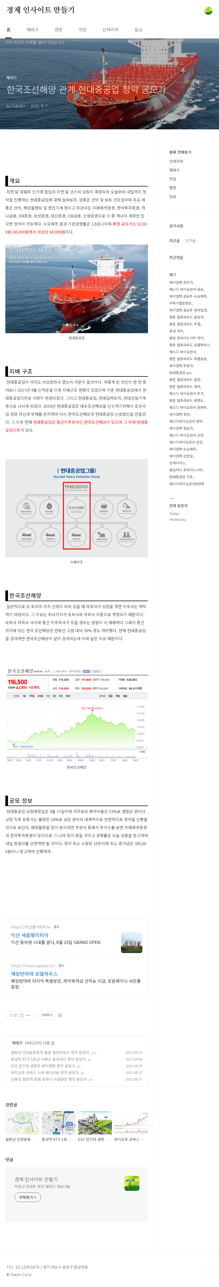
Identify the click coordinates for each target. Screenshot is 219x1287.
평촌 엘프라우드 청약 (184, 386)
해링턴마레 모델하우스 (34, 973)
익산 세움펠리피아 (30, 935)
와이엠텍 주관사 (181, 365)
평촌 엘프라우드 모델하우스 (189, 344)
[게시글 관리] (28, 1015)
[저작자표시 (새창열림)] (59, 1015)
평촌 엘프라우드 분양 (184, 379)
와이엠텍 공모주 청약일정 (188, 310)
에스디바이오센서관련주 (187, 483)
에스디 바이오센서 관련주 (188, 407)
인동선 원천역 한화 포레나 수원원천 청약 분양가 (49, 1079)
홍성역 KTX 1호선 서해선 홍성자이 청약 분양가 (48, 1059)
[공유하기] (21, 1015)
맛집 (83, 29)
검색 (196, 11)
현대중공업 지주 (181, 476)
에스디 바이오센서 (182, 351)
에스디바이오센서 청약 (185, 421)
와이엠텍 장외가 (181, 282)
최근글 (174, 240)
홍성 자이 (176, 330)
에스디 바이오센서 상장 (186, 435)
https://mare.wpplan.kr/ (33, 965)
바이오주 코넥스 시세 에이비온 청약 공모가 (45, 1072)
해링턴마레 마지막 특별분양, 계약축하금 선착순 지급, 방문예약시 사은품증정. (76, 984)
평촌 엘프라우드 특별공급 (188, 358)
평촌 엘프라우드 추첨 (184, 323)
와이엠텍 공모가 (181, 428)
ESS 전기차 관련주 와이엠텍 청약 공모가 (43, 1065)
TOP (208, 1269)
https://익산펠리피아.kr (31, 927)
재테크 (32, 29)
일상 (139, 29)
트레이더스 (177, 462)
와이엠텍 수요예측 (182, 449)
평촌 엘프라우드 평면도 (186, 400)
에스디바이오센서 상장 (185, 442)
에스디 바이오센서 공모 (186, 289)
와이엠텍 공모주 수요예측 (188, 296)
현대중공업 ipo (180, 372)
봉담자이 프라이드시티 (185, 469)
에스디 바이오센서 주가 (186, 393)
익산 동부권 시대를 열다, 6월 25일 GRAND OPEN (55, 942)
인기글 (190, 240)
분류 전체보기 (180, 152)
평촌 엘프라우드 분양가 (186, 317)
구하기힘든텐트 (180, 303)
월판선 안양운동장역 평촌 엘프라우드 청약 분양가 (50, 1052)
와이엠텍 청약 (179, 414)
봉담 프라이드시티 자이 (186, 337)
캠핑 (58, 29)
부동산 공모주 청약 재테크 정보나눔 (42, 1186)
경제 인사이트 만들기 (40, 10)
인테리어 (111, 29)
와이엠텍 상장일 (181, 455)
